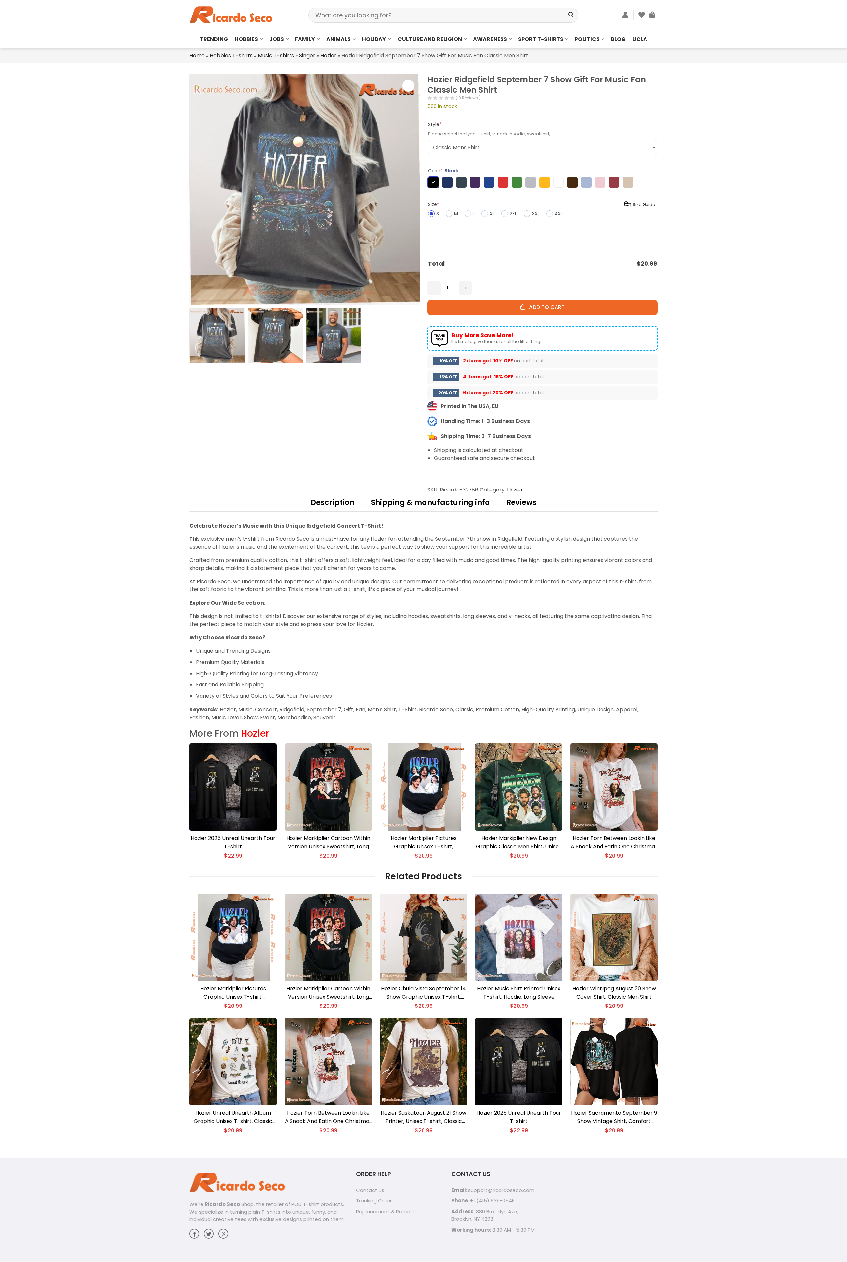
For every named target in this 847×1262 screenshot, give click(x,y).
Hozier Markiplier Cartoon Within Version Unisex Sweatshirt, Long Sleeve (328, 842)
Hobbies (246, 39)
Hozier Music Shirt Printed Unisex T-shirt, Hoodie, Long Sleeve (518, 993)
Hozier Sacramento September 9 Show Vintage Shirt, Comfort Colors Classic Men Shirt (614, 1117)
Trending (214, 39)
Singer (307, 55)
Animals (338, 39)
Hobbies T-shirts (231, 55)
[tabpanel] (423, 622)
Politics (587, 39)
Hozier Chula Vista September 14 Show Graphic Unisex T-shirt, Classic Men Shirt (423, 993)
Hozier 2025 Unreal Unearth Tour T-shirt (233, 842)
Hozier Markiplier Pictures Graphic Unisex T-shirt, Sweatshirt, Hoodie (424, 842)
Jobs (276, 39)
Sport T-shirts (540, 39)
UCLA (639, 39)
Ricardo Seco (222, 1204)
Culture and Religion (430, 39)
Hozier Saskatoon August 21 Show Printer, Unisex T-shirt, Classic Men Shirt (423, 1117)
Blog (618, 39)
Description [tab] (332, 502)
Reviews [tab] (521, 502)
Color (443, 170)
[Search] (570, 15)
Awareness (490, 39)
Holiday (374, 39)
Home (197, 55)
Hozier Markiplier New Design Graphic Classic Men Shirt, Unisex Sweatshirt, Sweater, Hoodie (518, 842)
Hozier (328, 55)
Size (433, 204)
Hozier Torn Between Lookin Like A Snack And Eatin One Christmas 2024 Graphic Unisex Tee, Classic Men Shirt (614, 842)
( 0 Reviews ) (468, 98)
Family (305, 39)
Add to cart (545, 307)
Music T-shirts (276, 55)
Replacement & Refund (385, 1211)
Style (435, 124)
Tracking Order (374, 1200)
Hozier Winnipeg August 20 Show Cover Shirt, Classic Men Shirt (614, 993)
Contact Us (370, 1190)
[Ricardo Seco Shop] (230, 14)
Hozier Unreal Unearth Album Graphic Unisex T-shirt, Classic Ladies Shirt (233, 1117)
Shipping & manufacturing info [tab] (430, 502)
